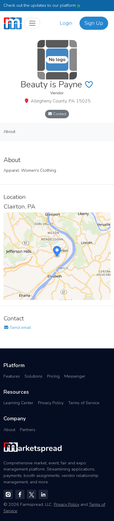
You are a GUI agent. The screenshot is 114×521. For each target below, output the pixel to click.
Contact (59, 113)
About (9, 430)
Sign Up (93, 23)
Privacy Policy (50, 403)
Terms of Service (83, 403)
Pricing (53, 376)
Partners (27, 430)
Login (66, 23)
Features (12, 376)
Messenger (74, 376)
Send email (20, 327)
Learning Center (18, 403)
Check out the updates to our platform (40, 5)
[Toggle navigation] (32, 23)
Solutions (33, 376)
